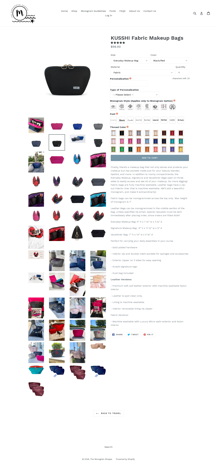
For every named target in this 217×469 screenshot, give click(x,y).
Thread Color (118, 127)
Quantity (180, 67)
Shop (74, 11)
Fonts (113, 11)
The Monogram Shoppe (101, 459)
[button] (118, 42)
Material (115, 67)
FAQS (122, 11)
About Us (134, 11)
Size (113, 55)
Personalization (119, 78)
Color (154, 55)
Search (108, 447)
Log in (108, 15)
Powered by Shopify (125, 459)
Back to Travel (110, 413)
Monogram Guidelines (93, 11)
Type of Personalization (124, 89)
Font (112, 114)
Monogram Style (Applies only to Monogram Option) (141, 100)
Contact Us (149, 11)
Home (64, 11)
